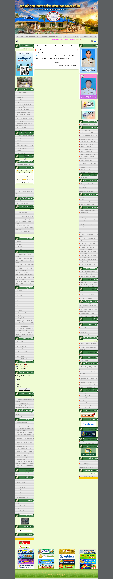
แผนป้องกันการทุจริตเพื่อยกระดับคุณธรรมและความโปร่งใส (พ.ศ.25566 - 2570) (25, 274)
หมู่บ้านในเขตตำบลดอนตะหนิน (24, 104)
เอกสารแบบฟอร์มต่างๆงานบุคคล (88, 210)
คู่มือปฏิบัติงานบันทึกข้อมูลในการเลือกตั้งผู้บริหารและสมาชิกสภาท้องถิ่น (25, 406)
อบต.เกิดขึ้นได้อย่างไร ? (22, 359)
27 (27, 179)
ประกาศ (18, 189)
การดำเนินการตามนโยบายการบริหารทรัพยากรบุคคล (87, 244)
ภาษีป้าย (18, 315)
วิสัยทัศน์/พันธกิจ (20, 97)
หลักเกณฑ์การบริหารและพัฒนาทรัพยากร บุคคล (87, 252)
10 (19, 176)
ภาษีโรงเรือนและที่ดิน (21, 313)
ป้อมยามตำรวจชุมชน (21, 127)
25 (22, 179)
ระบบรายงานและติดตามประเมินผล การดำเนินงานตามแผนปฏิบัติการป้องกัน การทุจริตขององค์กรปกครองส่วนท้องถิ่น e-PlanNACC (25, 428)
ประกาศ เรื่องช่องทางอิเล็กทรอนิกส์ (88, 461)
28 (29, 179)
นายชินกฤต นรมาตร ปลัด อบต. (87, 124)
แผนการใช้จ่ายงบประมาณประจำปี (88, 282)
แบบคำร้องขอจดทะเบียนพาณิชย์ (88, 387)
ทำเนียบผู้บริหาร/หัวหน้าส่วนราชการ (25, 135)
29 (32, 179)
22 (32, 178)
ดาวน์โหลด (19, 246)
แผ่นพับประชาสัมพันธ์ (85, 146)
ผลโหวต (27, 389)
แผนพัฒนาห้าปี (84, 199)
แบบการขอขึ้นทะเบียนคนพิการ (87, 276)
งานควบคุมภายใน (84, 354)
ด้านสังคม (19, 102)
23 (17, 179)
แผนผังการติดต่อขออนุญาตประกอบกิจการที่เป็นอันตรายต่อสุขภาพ (88, 190)
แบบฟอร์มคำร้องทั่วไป (85, 375)
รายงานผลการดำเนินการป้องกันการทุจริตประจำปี (25, 265)
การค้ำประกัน (19, 293)
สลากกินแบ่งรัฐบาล (85, 395)
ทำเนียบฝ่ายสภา (20, 138)
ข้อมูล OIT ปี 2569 (20, 503)
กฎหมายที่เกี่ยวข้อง (85, 169)
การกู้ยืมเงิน (19, 290)
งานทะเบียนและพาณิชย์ (86, 151)
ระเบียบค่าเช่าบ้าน (84, 262)
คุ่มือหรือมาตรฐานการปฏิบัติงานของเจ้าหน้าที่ (25, 400)
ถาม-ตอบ (18, 241)
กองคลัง (18, 140)
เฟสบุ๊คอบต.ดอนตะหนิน (22, 497)
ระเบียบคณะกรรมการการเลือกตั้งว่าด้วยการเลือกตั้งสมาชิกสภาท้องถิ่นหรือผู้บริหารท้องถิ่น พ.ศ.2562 (25, 322)
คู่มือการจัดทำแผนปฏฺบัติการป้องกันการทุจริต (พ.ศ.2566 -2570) (25, 329)
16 (17, 178)
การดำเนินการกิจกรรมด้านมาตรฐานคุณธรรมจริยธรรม (86, 215)
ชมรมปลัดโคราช (20, 490)
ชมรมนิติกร (19, 492)
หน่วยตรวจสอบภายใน (21, 148)
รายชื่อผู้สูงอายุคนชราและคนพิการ (88, 271)
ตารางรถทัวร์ (83, 398)
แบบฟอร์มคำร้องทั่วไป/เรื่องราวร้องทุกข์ (88, 379)
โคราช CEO (19, 485)
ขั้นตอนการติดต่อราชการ (86, 183)
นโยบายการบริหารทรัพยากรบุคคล (88, 241)
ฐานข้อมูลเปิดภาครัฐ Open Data (87, 476)
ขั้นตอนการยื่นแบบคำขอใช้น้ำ (23, 164)
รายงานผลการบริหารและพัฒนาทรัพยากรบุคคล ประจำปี (87, 256)
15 (32, 176)
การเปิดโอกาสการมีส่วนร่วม (23, 201)
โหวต (21, 389)
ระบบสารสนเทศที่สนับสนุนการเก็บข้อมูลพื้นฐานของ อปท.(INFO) (24, 456)
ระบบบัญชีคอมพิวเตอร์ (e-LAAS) (24, 448)
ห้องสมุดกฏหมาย (84, 393)
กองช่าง (18, 143)
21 (29, 178)
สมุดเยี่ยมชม (19, 244)
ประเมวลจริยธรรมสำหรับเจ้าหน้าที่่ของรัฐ (24, 413)
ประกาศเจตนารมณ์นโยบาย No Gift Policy (24, 217)
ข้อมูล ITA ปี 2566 (20, 510)
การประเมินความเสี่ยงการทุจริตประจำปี (24, 213)
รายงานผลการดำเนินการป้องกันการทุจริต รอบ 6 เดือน (25, 278)
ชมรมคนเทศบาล (20, 487)
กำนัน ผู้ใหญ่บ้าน (20, 153)
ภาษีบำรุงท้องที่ (20, 318)
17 (19, 178)
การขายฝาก (19, 305)
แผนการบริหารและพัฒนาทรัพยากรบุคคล (88, 265)
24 (19, 179)
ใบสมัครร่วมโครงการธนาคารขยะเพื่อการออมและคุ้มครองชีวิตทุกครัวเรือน (88, 368)
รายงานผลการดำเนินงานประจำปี (88, 202)
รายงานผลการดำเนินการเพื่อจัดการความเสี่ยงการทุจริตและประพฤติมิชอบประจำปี (25, 221)
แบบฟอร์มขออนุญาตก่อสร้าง (87, 382)
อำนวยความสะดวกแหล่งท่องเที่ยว (24, 537)
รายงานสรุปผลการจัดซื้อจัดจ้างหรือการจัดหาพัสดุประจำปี (88, 310)
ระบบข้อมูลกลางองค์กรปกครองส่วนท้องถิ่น (25, 439)
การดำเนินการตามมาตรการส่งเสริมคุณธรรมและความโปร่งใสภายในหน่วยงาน (25, 260)
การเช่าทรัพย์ (19, 303)
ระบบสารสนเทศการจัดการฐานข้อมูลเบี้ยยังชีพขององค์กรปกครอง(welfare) (25, 462)
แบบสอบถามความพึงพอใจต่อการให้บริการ (25, 473)
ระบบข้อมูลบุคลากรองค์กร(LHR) (24, 459)
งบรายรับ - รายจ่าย (84, 291)
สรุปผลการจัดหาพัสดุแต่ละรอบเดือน (89, 316)
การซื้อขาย (19, 295)
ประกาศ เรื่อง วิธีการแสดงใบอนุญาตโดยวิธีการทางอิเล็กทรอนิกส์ (88, 466)
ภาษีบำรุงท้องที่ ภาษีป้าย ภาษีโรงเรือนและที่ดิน (87, 295)
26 (24, 179)
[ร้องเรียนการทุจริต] (88, 417)
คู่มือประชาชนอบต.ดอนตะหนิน (87, 154)
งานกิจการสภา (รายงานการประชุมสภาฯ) (88, 136)
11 (22, 176)
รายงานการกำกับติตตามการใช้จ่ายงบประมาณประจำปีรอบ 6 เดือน (88, 285)
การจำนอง (19, 298)
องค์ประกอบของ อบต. (21, 356)
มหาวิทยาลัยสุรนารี (85, 407)
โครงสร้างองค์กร (20, 94)
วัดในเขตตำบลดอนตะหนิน (23, 112)
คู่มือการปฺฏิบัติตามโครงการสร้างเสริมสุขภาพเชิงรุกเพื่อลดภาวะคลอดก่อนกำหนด (24, 334)
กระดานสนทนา (20, 249)
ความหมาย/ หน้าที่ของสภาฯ (23, 354)
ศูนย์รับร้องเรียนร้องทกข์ (86, 160)
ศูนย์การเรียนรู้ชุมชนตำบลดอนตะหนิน (24, 115)
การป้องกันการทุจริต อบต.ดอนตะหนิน (24, 192)
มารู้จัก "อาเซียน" (84, 177)
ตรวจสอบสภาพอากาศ (85, 405)
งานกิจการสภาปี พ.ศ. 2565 (86, 132)
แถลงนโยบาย (19, 121)
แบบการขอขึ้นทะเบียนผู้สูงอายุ (87, 274)
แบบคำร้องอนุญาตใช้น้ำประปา (87, 384)
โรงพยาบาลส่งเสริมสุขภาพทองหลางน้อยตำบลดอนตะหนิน (25, 124)
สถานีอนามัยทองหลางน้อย (22, 109)
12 (24, 176)
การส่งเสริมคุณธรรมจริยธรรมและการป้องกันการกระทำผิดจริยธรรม (88, 223)
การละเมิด (19, 310)
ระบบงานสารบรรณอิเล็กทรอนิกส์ (24, 422)
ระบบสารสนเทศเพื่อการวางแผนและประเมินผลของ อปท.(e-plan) (25, 452)
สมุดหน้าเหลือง (84, 403)
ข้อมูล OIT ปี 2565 (20, 513)
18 (22, 178)
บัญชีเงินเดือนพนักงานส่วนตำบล (88, 259)
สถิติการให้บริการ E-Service (23, 203)
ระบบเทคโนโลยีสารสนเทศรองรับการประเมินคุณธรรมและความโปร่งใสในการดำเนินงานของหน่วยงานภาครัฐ (25, 434)
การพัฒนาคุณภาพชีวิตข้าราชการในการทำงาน (88, 235)
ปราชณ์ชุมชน (19, 130)
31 (19, 181)
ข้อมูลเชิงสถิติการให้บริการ (23, 403)
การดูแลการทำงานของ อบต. (23, 344)
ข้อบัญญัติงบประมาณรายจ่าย (87, 197)
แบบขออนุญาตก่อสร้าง (85, 321)
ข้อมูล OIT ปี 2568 (20, 505)
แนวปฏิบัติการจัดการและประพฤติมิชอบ (88, 344)
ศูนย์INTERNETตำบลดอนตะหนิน (88, 141)
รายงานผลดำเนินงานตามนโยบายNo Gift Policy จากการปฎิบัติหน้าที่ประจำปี (24, 227)
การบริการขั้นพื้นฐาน (21, 107)
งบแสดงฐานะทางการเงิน (86, 298)
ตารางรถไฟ (83, 400)
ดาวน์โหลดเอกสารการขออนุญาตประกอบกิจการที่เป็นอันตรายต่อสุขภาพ (88, 442)
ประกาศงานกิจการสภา (85, 167)
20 (27, 178)
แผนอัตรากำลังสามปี (85, 212)
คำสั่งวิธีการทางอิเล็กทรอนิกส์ (87, 463)
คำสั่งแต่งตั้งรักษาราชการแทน (87, 238)
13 (27, 176)
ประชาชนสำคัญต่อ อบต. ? (22, 346)
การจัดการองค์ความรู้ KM (86, 149)
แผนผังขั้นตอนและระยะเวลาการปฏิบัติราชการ (87, 186)
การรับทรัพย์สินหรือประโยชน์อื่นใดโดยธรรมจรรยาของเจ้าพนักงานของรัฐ (25, 232)
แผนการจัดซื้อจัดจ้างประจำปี (87, 313)
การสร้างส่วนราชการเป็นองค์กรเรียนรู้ (87, 227)
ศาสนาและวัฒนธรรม (85, 330)
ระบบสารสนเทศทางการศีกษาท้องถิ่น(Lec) (24, 466)
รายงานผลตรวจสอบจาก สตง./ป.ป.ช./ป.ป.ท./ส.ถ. (87, 157)
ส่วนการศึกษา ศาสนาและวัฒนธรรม (25, 145)
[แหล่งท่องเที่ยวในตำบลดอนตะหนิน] (25, 87)
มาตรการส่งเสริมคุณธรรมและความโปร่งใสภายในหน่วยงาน (25, 269)
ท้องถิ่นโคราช (19, 495)
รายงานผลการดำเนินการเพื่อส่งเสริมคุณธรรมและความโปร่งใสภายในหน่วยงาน (25, 283)
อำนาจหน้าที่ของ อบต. (21, 349)
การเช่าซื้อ (19, 308)
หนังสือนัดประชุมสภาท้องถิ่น (87, 139)
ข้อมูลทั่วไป (19, 99)
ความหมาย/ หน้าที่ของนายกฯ (23, 351)
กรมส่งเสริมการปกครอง (22, 480)
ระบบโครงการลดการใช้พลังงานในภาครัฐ (24, 443)
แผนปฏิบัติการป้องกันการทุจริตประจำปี (23, 255)
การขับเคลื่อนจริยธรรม (22, 417)
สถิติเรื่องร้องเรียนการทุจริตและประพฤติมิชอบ (87, 348)
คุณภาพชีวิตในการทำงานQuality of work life (88, 231)
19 (24, 178)
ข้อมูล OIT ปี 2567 (20, 508)
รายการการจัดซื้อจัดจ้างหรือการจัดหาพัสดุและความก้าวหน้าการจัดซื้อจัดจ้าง (88, 305)
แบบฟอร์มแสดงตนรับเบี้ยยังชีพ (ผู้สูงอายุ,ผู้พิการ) (88, 372)
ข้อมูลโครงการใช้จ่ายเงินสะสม (87, 204)
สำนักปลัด (18, 150)
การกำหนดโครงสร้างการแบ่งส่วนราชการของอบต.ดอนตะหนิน (88, 248)
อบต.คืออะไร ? (20, 341)
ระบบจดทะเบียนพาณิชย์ (22, 446)
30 (17, 181)
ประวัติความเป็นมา (21, 92)
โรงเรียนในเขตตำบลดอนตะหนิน (24, 118)
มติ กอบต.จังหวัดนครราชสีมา (87, 172)
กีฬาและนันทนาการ (85, 332)
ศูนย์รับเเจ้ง (19, 195)
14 (29, 176)
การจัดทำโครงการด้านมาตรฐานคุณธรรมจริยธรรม (87, 219)
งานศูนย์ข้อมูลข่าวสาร (85, 130)
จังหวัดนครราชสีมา (21, 482)
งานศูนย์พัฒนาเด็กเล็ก (85, 360)
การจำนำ (18, 300)
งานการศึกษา (83, 327)
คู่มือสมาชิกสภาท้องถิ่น (22, 326)
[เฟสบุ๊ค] (88, 427)
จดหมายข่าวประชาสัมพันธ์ (86, 144)
